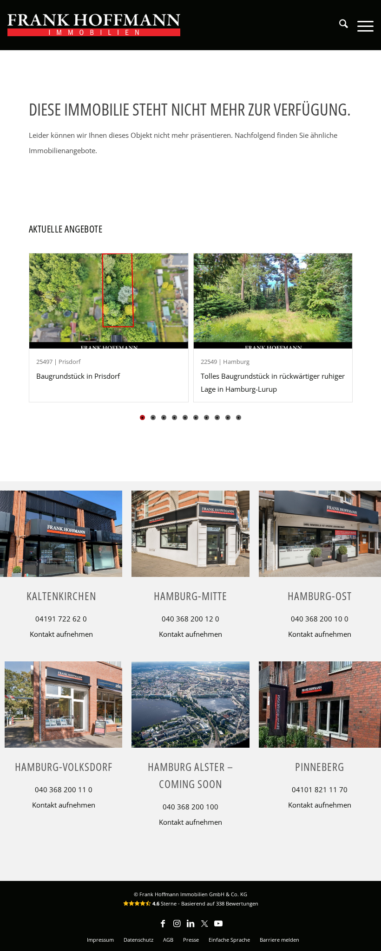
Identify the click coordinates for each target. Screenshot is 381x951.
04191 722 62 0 (61, 618)
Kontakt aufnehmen (61, 634)
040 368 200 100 (190, 806)
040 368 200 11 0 (63, 789)
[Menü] (361, 25)
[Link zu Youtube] (218, 927)
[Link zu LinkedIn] (190, 927)
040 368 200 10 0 (319, 618)
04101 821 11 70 (320, 789)
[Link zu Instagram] (177, 927)
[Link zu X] (204, 927)
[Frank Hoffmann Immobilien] (93, 25)
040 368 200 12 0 (190, 618)
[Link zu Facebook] (163, 927)
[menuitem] (339, 25)
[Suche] (339, 25)
